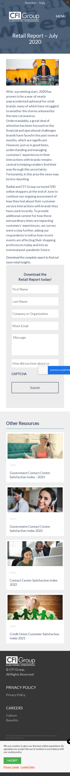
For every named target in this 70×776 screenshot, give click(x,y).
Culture (11, 715)
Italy (42, 3)
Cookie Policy (27, 767)
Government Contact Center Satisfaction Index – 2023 (30, 475)
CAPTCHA (19, 374)
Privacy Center (11, 767)
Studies (13, 465)
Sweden (30, 3)
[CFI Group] (24, 16)
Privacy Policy (15, 695)
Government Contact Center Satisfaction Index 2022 (30, 528)
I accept (12, 760)
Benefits (12, 720)
